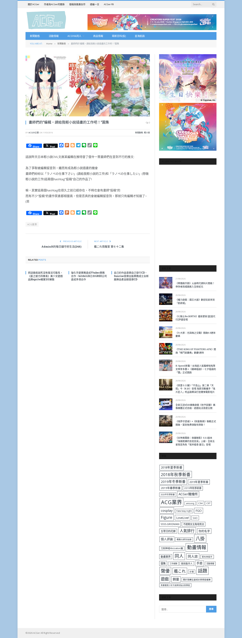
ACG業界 (32, 224)
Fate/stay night (184, 510)
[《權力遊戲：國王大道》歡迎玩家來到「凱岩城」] (165, 299)
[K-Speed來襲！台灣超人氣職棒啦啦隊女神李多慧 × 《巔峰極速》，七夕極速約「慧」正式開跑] (165, 365)
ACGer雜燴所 (188, 494)
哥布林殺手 (207, 556)
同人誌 (193, 556)
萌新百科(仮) (119, 36)
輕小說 (147, 132)
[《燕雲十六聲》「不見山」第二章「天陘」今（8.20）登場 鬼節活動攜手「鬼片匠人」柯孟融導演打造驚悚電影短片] (165, 384)
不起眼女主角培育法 (193, 524)
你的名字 (204, 531)
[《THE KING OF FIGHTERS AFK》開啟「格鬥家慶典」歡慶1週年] (165, 349)
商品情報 (98, 36)
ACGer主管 (34, 132)
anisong (190, 503)
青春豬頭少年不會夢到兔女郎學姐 (175, 585)
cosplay (167, 510)
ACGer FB (109, 4)
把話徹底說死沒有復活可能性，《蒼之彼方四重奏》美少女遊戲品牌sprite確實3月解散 (45, 276)
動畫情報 (196, 547)
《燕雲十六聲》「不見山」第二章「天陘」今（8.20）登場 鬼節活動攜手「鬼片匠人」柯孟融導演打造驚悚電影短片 (195, 388)
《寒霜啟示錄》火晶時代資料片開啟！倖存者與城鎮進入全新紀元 (195, 285)
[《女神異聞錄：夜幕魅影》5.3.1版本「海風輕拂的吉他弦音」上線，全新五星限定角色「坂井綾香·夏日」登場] (165, 437)
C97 (208, 503)
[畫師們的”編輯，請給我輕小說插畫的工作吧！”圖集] (88, 85)
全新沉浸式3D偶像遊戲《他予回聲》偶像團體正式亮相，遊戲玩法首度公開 (195, 406)
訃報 (192, 571)
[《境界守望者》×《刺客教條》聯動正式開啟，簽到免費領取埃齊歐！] (165, 421)
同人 (179, 556)
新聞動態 (35, 36)
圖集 (163, 563)
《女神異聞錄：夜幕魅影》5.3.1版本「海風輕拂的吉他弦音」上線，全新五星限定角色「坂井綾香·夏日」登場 (195, 441)
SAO (195, 518)
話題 (202, 571)
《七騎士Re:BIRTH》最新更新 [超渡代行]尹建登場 (195, 318)
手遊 (199, 563)
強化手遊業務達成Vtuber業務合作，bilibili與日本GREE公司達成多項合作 (89, 276)
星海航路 (140, 36)
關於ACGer (33, 4)
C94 (200, 503)
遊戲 (165, 579)
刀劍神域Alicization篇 (172, 548)
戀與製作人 (187, 563)
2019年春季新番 (171, 488)
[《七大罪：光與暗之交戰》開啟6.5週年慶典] (165, 332)
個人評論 (167, 539)
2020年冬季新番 (168, 494)
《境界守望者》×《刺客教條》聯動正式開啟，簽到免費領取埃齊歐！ (196, 423)
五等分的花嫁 (168, 531)
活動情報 (54, 36)
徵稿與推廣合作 (77, 4)
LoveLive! (182, 518)
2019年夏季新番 (198, 482)
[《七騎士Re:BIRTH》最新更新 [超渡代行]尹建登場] (165, 315)
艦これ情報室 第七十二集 (109, 246)
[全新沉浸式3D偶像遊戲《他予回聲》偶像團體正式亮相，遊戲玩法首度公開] (165, 404)
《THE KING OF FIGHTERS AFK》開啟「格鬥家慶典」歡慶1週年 (196, 351)
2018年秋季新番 (175, 474)
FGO (199, 511)
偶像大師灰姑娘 (184, 539)
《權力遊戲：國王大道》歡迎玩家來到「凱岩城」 (195, 301)
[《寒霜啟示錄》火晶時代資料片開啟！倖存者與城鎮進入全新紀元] (165, 282)
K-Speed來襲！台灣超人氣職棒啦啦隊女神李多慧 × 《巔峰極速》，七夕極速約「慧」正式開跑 (196, 369)
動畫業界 (166, 556)
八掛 (200, 538)
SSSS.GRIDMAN (170, 524)
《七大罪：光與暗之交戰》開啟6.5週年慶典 (196, 334)
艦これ (180, 571)
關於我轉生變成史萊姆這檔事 (197, 579)
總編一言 (94, 4)
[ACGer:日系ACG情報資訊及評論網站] (46, 20)
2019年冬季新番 (173, 481)
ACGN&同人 (74, 36)
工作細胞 (173, 563)
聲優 (165, 571)
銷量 (176, 579)
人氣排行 (187, 530)
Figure (166, 517)
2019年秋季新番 (192, 488)
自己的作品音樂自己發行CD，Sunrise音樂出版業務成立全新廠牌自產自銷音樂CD (131, 276)
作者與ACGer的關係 (54, 4)
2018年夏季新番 (171, 467)
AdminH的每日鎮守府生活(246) (61, 246)
